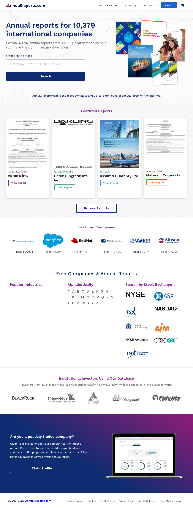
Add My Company (170, 501)
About (80, 501)
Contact (92, 501)
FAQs (122, 501)
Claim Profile (42, 468)
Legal (131, 501)
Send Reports (107, 501)
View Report (18, 182)
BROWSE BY (106, 5)
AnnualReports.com (38, 500)
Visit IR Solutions (147, 501)
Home (70, 501)
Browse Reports (96, 208)
